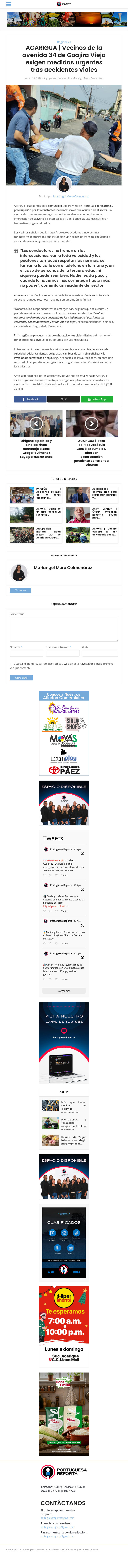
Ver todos (20, 590)
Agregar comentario (55, 78)
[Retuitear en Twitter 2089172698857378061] (51, 979)
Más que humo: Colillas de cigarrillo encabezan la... (73, 1107)
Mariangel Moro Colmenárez (88, 78)
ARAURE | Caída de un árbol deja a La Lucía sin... (48, 511)
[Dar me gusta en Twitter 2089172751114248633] (57, 944)
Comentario (17, 614)
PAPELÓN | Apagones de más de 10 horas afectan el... (48, 493)
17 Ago (77, 849)
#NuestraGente (51, 860)
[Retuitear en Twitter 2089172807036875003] (51, 911)
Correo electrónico (58, 647)
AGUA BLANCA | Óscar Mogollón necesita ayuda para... (104, 513)
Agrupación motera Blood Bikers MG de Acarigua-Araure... (48, 533)
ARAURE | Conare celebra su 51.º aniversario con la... (104, 531)
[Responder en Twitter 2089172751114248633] (45, 944)
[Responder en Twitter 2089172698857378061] (45, 979)
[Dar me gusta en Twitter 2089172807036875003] (57, 911)
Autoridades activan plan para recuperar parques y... (104, 493)
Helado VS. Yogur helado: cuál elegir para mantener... (73, 1140)
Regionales (64, 42)
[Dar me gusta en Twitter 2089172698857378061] (57, 979)
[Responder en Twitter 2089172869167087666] (45, 875)
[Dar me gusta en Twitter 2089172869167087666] (57, 875)
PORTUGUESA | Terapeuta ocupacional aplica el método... (73, 1124)
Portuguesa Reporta (61, 849)
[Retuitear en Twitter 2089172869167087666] (51, 875)
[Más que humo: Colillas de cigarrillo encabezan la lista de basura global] (51, 1105)
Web (85, 647)
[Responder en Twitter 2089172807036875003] (45, 911)
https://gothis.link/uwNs (55, 906)
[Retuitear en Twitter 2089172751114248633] (51, 944)
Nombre (16, 647)
